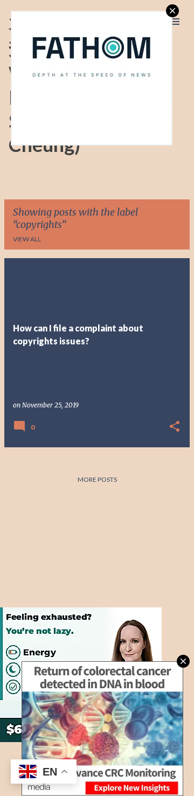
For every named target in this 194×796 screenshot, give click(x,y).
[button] (174, 427)
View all (27, 239)
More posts (97, 479)
